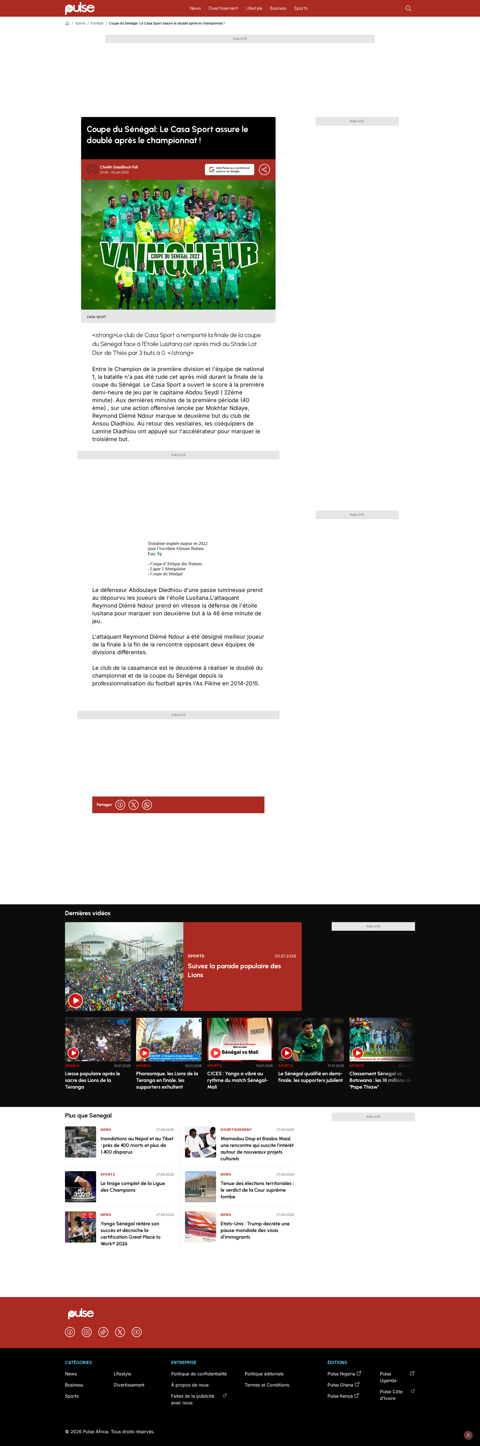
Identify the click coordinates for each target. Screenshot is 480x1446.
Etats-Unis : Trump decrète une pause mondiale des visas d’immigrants (255, 1230)
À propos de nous (190, 1385)
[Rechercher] (409, 8)
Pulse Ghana (340, 1385)
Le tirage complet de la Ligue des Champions (133, 1186)
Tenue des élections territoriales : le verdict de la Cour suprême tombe (257, 1190)
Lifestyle (254, 8)
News (195, 8)
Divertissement (223, 8)
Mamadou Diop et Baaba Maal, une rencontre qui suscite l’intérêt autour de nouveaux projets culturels (257, 1149)
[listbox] (240, 1059)
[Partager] (264, 169)
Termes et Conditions (267, 1385)
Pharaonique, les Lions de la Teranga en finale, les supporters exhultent (167, 1080)
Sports (301, 8)
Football (97, 23)
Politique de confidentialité (199, 1374)
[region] (240, 1059)
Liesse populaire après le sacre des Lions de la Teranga (92, 1080)
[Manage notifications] (468, 1435)
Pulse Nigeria (341, 1374)
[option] (98, 1060)
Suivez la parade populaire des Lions (234, 970)
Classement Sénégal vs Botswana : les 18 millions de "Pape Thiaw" (380, 1080)
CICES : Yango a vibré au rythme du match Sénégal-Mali (237, 1080)
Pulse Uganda (388, 1377)
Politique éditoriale (264, 1374)
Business (278, 8)
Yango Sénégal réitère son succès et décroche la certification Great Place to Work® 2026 (131, 1234)
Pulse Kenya (340, 1396)
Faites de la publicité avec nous (192, 1399)
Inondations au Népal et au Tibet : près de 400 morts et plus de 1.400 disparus (137, 1145)
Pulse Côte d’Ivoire (391, 1395)
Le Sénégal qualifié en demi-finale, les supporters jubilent (310, 1077)
